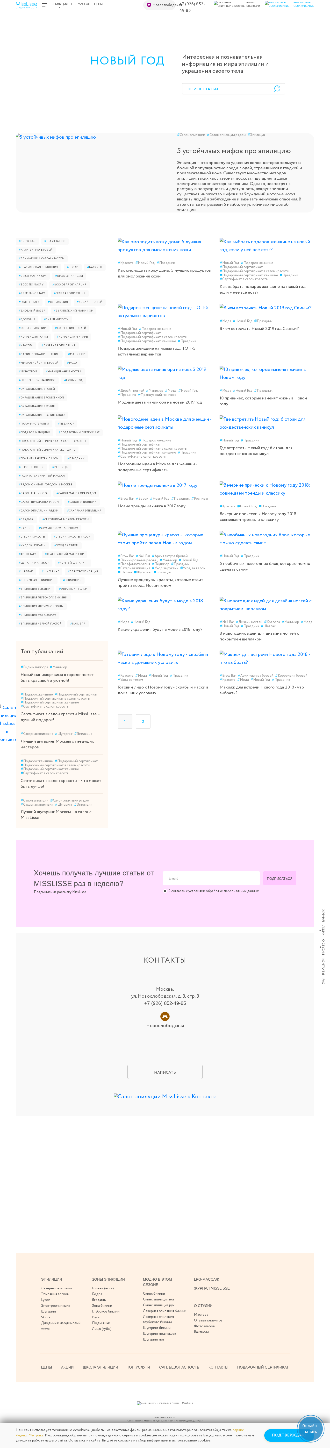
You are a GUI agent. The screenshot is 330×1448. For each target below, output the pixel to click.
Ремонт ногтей (31, 467)
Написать (165, 1072)
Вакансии (201, 1332)
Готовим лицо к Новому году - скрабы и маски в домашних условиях (163, 690)
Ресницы (60, 467)
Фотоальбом (204, 1326)
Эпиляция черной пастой (40, 624)
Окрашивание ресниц (37, 406)
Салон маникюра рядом (76, 493)
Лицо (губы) (101, 1329)
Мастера (201, 1314)
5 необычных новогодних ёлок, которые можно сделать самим (265, 567)
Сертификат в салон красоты (66, 519)
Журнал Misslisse (212, 1288)
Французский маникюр (64, 554)
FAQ (323, 982)
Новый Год (73, 380)
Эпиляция (60, 4)
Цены (98, 4)
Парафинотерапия (34, 424)
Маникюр (76, 354)
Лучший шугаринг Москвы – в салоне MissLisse (56, 815)
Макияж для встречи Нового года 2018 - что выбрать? (262, 690)
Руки (96, 1317)
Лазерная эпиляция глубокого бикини (158, 1319)
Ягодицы (99, 1300)
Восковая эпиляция (69, 285)
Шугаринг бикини (157, 1328)
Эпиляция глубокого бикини (43, 598)
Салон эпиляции (191, 135)
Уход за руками (32, 545)
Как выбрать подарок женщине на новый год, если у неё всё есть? (263, 290)
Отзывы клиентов (208, 1320)
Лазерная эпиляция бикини (164, 1311)
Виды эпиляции (69, 276)
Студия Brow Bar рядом (58, 528)
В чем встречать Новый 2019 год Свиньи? (259, 329)
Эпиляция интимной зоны (41, 606)
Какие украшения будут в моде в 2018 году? (160, 629)
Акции (323, 930)
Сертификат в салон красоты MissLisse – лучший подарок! (60, 717)
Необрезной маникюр (37, 380)
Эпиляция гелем (73, 589)
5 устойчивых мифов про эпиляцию (234, 151)
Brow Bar (27, 241)
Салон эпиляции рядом (226, 135)
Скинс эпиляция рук (158, 1305)
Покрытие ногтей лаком (39, 459)
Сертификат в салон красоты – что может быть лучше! (61, 784)
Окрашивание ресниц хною (42, 415)
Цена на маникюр (34, 563)
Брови (73, 267)
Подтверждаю (289, 1435)
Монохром (28, 372)
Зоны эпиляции (32, 328)
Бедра (97, 1294)
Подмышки (101, 1323)
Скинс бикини (154, 1293)
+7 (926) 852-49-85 (192, 7)
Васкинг (94, 267)
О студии (323, 947)
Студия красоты (32, 537)
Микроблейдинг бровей (38, 363)
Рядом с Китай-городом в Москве (46, 485)
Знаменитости (56, 319)
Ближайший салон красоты (42, 259)
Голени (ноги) (103, 1288)
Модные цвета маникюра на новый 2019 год (160, 402)
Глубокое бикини (106, 1311)
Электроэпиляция (83, 572)
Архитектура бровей (35, 250)
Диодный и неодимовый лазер (60, 1325)
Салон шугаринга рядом (39, 502)
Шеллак (26, 572)
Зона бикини (102, 1305)
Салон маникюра (33, 493)
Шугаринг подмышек (159, 1333)
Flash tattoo (54, 241)
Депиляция (58, 302)
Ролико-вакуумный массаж (42, 476)
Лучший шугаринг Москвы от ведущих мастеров (57, 744)
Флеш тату (27, 554)
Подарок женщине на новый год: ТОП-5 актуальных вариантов (156, 351)
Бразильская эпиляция (38, 267)
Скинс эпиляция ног (158, 1299)
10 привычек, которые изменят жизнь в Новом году (263, 401)
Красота (26, 346)
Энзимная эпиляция (36, 580)
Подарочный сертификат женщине (47, 450)
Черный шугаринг (73, 563)
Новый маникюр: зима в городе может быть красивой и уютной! (57, 678)
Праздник (76, 459)
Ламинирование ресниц (39, 354)
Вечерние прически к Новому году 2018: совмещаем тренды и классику (259, 517)
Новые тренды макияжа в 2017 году (152, 506)
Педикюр (66, 424)
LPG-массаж (81, 4)
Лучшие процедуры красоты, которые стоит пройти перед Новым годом (160, 583)
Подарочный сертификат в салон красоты (52, 441)
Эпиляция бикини (34, 589)
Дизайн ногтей (89, 302)
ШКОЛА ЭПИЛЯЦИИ (100, 1367)
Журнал (323, 915)
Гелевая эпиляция (70, 293)
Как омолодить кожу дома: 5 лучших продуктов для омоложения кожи (164, 273)
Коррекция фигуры (72, 337)
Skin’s (45, 1317)
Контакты (323, 966)
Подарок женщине (34, 432)
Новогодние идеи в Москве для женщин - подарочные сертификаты (157, 467)
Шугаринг (50, 572)
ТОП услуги (138, 1367)
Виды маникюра (33, 276)
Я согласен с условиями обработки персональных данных (214, 891)
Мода (72, 363)
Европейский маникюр (73, 311)
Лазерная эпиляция (59, 346)
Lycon (45, 1300)
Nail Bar (78, 624)
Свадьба (26, 519)
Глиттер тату (29, 302)
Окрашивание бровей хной (41, 398)
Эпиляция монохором (37, 615)
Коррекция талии (33, 337)
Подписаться (280, 878)
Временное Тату (32, 293)
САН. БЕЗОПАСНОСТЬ (179, 1367)
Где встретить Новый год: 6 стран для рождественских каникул (256, 451)
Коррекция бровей (70, 328)
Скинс (24, 528)
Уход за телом (66, 545)
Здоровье (27, 319)
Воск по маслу (31, 285)
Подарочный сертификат (79, 432)
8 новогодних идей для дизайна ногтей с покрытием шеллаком (259, 636)
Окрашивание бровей (37, 389)
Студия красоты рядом (72, 537)
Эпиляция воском (55, 1294)
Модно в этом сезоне (157, 1282)
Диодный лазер (32, 311)
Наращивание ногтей (64, 372)
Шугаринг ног (153, 1339)
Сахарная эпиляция (84, 511)
